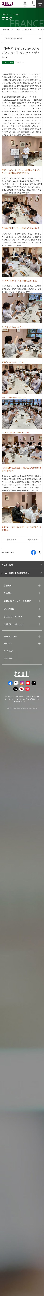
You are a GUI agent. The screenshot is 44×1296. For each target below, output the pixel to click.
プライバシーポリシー (32, 696)
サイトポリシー (10, 699)
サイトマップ (9, 696)
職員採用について (19, 702)
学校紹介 (17, 29)
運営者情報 (19, 696)
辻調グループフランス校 (31, 29)
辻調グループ (6, 29)
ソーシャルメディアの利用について (28, 699)
